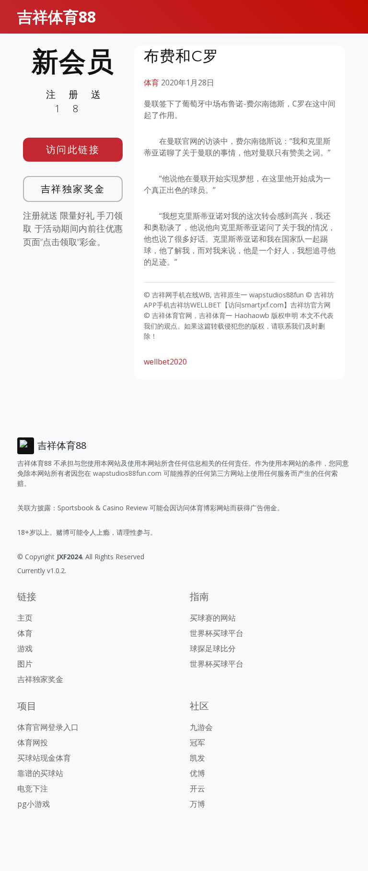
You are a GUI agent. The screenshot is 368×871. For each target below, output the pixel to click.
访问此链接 (73, 149)
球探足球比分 (213, 648)
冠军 (197, 742)
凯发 (197, 758)
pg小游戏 (33, 804)
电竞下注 (32, 788)
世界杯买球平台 (216, 633)
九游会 (201, 727)
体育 (151, 82)
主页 (25, 617)
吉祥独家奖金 (73, 188)
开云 (197, 788)
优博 (197, 773)
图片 (25, 664)
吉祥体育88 (56, 16)
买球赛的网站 (213, 617)
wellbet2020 (165, 361)
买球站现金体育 (44, 758)
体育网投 (32, 742)
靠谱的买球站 (40, 773)
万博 (197, 804)
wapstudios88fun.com (127, 473)
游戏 (25, 648)
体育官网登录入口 (48, 727)
